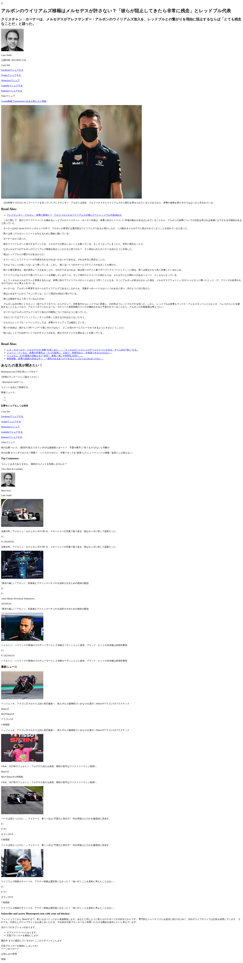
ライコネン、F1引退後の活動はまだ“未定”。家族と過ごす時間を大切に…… (45, 356)
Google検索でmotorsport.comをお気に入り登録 (23, 101)
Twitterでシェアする (11, 75)
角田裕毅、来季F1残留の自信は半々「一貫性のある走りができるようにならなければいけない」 (55, 358)
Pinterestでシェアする (11, 91)
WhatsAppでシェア (10, 80)
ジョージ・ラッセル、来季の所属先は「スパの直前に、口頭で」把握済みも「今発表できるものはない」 (59, 353)
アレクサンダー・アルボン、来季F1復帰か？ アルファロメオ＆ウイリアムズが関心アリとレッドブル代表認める (64, 215)
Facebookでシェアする (12, 70)
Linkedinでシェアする (12, 85)
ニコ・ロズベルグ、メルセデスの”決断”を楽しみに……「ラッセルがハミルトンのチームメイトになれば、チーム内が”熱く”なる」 (73, 350)
